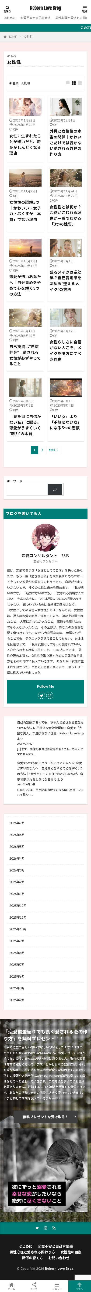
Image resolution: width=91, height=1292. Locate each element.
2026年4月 (17, 858)
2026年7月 (17, 823)
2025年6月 (17, 976)
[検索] (55, 489)
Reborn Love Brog (45, 8)
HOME (12, 37)
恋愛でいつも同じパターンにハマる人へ (44, 763)
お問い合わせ (58, 1258)
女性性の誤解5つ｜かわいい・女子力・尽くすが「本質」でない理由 (25, 211)
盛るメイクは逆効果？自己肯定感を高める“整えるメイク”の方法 (65, 281)
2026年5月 (17, 846)
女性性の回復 (70, 1252)
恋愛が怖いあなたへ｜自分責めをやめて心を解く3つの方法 (25, 285)
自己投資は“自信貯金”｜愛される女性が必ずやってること (25, 355)
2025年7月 (17, 965)
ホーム (11, 1289)
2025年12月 (18, 905)
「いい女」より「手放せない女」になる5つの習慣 (65, 422)
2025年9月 (17, 941)
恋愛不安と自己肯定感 (35, 18)
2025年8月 (17, 953)
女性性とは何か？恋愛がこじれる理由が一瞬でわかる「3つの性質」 (65, 216)
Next (52, 450)
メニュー (57, 1289)
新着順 (13, 83)
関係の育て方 (32, 1258)
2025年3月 (17, 988)
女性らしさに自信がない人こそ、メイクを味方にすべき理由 (65, 351)
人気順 (25, 83)
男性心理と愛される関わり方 (32, 1252)
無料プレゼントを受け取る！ (45, 1117)
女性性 (28, 37)
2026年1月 (17, 894)
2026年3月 (17, 870)
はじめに (10, 18)
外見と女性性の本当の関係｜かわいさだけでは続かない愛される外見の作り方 (65, 143)
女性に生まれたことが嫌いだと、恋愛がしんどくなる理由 (25, 144)
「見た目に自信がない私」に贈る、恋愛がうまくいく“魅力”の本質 (25, 425)
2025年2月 (17, 1000)
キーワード (14, 481)
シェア (34, 1289)
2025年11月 (18, 917)
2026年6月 (17, 835)
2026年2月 (17, 882)
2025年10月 (18, 929)
